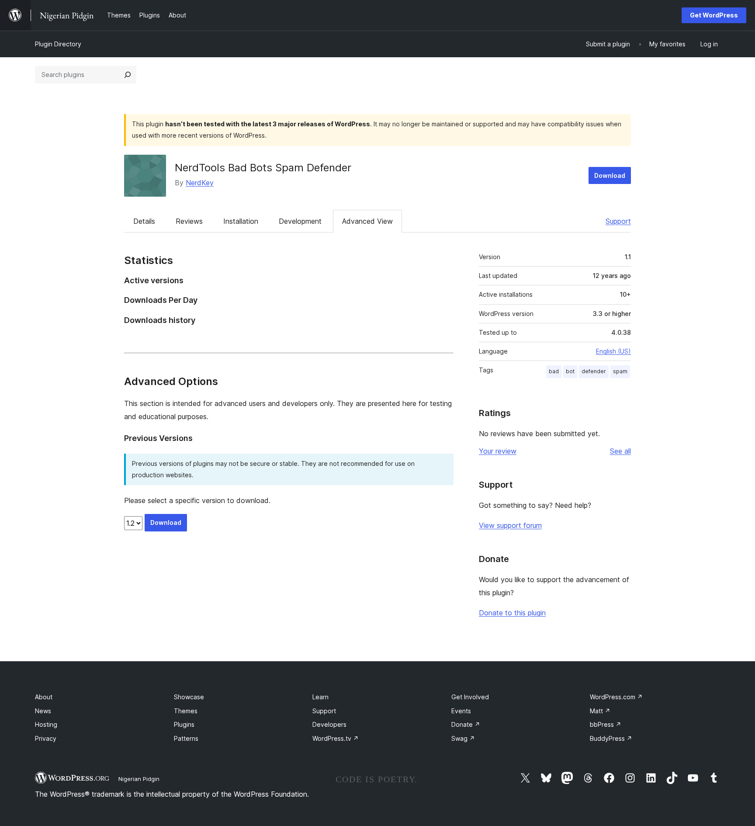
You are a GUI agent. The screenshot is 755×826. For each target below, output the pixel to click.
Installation (240, 221)
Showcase (189, 697)
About (43, 697)
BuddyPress (611, 738)
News (43, 711)
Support (618, 221)
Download (609, 175)
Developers (329, 724)
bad (554, 371)
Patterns (186, 738)
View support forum (510, 525)
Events (461, 711)
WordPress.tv (335, 738)
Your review (497, 451)
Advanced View (367, 221)
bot (570, 371)
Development (300, 221)
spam (620, 371)
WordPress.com (616, 697)
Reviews (189, 221)
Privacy (45, 738)
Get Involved (470, 697)
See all (620, 451)
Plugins (184, 724)
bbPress (605, 724)
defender (594, 371)
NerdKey (200, 182)
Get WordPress (714, 15)
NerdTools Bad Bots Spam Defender (263, 167)
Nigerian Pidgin (138, 778)
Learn (320, 697)
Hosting (46, 724)
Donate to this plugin (512, 612)
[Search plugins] (127, 74)
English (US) (613, 351)
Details (144, 221)
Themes (185, 711)
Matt (600, 711)
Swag (463, 738)
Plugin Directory (58, 44)
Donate (465, 724)
